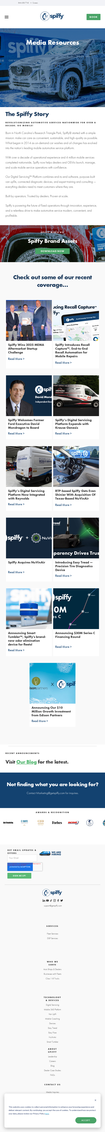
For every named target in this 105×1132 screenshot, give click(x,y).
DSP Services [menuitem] (52, 938)
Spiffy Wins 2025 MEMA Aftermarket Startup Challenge (26, 348)
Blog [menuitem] (52, 1066)
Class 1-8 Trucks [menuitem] (52, 978)
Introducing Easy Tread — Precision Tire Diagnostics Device (74, 566)
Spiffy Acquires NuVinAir (26, 562)
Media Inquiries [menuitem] (52, 1092)
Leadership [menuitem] (52, 1056)
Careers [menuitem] (52, 1061)
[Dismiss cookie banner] (95, 1100)
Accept (85, 1120)
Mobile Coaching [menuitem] (52, 1019)
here (47, 1113)
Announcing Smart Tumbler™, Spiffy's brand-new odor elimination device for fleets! (27, 638)
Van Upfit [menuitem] (52, 1014)
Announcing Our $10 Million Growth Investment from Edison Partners (51, 711)
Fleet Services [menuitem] (52, 934)
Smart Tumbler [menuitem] (52, 1042)
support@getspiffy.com (53, 905)
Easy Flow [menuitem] (52, 1033)
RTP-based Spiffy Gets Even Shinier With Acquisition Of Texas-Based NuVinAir (75, 494)
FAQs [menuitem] (52, 1075)
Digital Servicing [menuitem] (52, 1005)
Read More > (16, 359)
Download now (52, 251)
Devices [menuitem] (52, 1023)
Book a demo (93, 17)
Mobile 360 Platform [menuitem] (52, 1009)
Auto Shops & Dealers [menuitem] (52, 969)
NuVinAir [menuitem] (52, 1037)
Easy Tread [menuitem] (52, 1028)
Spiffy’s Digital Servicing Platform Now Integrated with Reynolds (26, 494)
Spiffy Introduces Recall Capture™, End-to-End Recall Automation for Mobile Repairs (72, 350)
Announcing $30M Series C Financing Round (75, 635)
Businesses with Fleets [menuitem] (52, 974)
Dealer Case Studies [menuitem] (52, 1070)
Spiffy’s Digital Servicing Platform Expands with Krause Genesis (73, 424)
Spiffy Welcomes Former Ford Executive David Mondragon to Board (26, 424)
